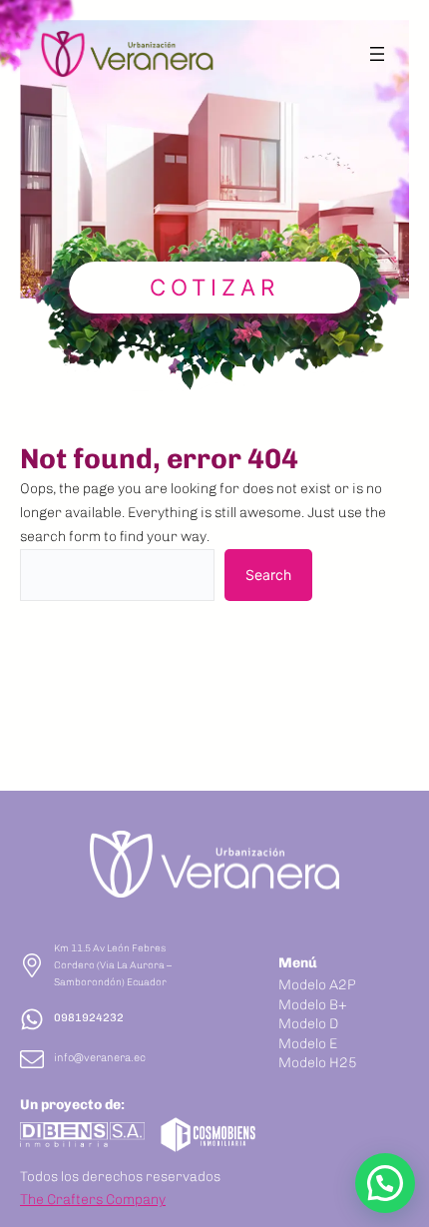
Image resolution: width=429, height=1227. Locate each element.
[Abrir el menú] (377, 54)
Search (268, 574)
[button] (385, 1183)
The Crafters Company (93, 1199)
